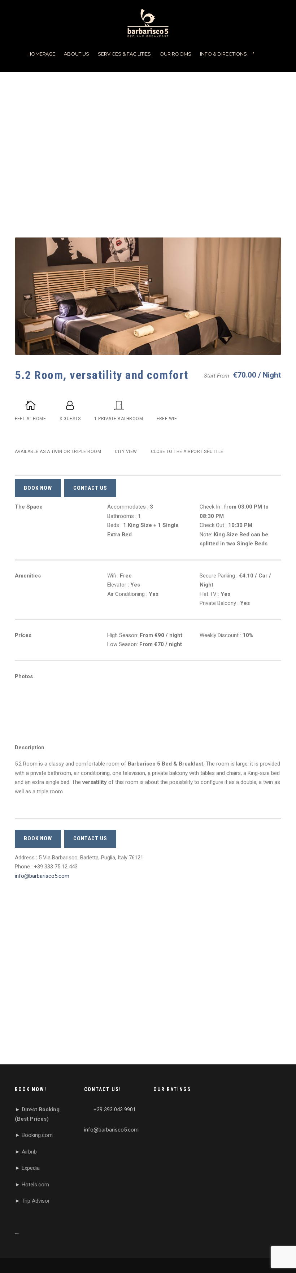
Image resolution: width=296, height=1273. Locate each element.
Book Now (38, 488)
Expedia (31, 1168)
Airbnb (29, 1151)
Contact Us (90, 488)
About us (76, 54)
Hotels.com (35, 1184)
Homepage (41, 54)
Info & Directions (223, 54)
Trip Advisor (36, 1201)
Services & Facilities (124, 54)
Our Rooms (175, 54)
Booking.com (37, 1135)
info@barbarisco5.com (42, 876)
